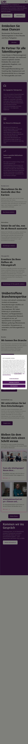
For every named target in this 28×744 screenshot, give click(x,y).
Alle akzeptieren (14, 386)
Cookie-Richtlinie (18, 373)
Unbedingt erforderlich (14, 382)
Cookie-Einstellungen (14, 378)
